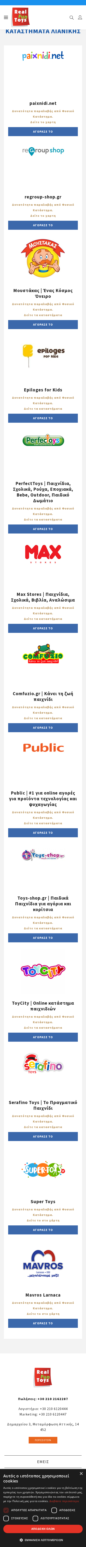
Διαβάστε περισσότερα (64, 1501)
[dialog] (43, 1508)
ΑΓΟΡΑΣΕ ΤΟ (43, 131)
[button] (43, 1540)
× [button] (81, 1473)
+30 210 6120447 (53, 1414)
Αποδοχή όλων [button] (43, 1529)
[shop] (43, 72)
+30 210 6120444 (54, 1408)
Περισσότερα (43, 1440)
